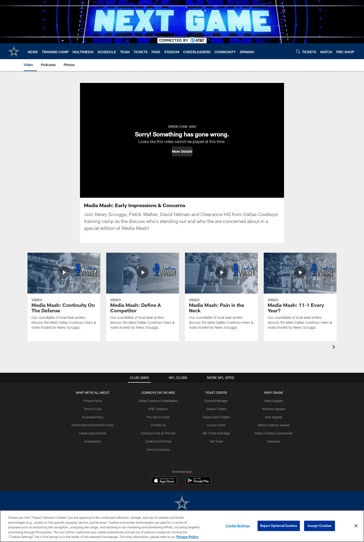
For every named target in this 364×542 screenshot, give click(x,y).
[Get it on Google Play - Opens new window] (198, 483)
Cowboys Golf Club (158, 441)
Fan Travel (216, 441)
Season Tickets (216, 409)
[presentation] (335, 347)
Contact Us (158, 425)
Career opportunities (92, 433)
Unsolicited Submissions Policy (93, 425)
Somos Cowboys (158, 449)
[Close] (356, 525)
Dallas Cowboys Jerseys (274, 425)
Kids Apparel (273, 417)
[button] (182, 151)
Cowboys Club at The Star (158, 433)
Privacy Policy (92, 400)
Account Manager (216, 400)
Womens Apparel (273, 409)
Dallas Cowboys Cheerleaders (158, 400)
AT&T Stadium (158, 409)
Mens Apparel (273, 400)
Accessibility (92, 441)
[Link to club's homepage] (14, 51)
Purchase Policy (92, 417)
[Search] (298, 51)
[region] (182, 526)
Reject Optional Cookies (278, 526)
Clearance (273, 441)
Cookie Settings (238, 526)
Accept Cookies (320, 526)
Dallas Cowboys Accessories (273, 433)
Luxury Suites (216, 425)
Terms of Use (92, 409)
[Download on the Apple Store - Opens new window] (164, 481)
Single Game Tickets (216, 417)
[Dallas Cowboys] (182, 503)
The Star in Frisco (158, 417)
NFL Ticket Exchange (216, 433)
